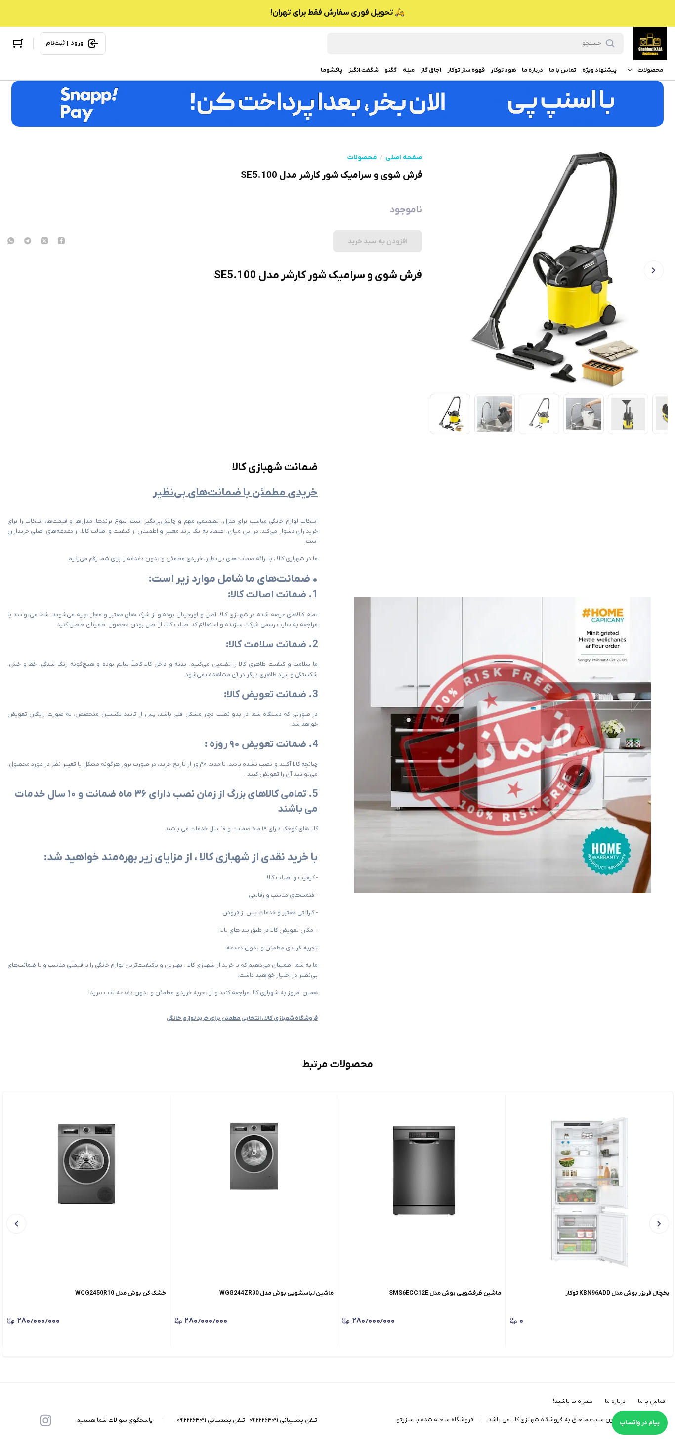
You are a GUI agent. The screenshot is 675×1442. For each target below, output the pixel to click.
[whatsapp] (10, 241)
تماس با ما (562, 70)
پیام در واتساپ (640, 1423)
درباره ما (532, 70)
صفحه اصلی (403, 157)
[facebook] (61, 241)
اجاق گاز (431, 70)
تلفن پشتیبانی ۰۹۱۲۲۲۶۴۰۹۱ (283, 1420)
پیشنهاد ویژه (599, 70)
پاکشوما (331, 70)
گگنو (390, 70)
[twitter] (44, 241)
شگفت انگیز (363, 70)
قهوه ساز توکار (466, 70)
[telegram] (27, 241)
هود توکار (503, 70)
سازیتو (405, 1420)
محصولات (650, 70)
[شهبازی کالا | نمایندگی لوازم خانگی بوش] (650, 43)
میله (409, 70)
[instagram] (45, 1420)
